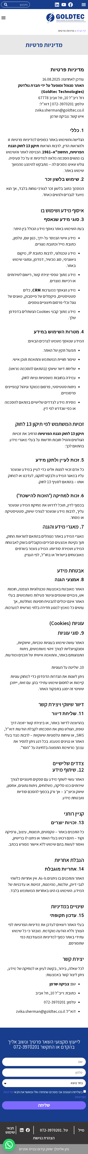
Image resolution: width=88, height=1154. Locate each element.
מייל (81, 1130)
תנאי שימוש (10, 1130)
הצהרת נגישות (44, 1138)
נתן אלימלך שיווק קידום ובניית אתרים (44, 1149)
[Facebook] (70, 4)
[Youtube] (63, 4)
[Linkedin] (57, 4)
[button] (83, 4)
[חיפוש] (5, 4)
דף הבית (81, 31)
